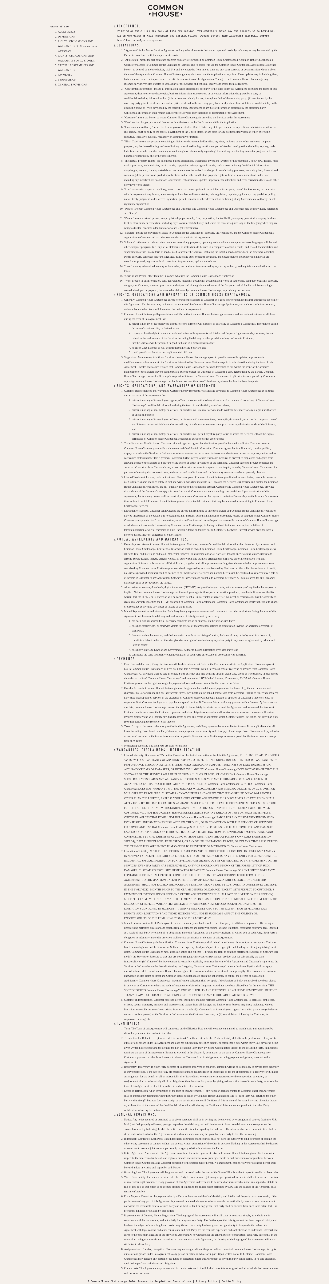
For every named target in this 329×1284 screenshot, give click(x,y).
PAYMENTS (65, 74)
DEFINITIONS (66, 36)
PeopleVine (162, 1281)
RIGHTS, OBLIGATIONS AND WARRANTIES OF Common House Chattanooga (77, 46)
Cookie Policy (231, 1281)
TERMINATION (67, 79)
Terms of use (182, 1281)
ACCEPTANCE (66, 31)
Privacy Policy (206, 1281)
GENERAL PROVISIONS (72, 84)
